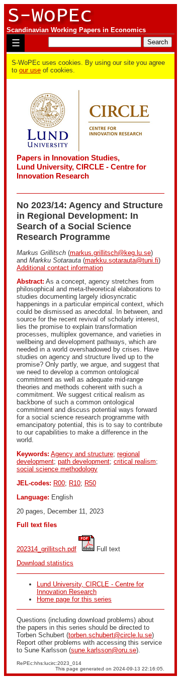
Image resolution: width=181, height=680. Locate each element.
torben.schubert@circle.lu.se (110, 635)
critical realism (135, 461)
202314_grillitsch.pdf (46, 549)
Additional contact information (60, 268)
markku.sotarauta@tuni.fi (121, 260)
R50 (90, 483)
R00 (59, 483)
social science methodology (57, 469)
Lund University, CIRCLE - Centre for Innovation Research (90, 588)
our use (30, 70)
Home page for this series (74, 599)
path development (84, 461)
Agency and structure (82, 454)
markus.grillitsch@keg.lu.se (110, 253)
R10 (74, 483)
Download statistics (45, 563)
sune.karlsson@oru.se (103, 650)
